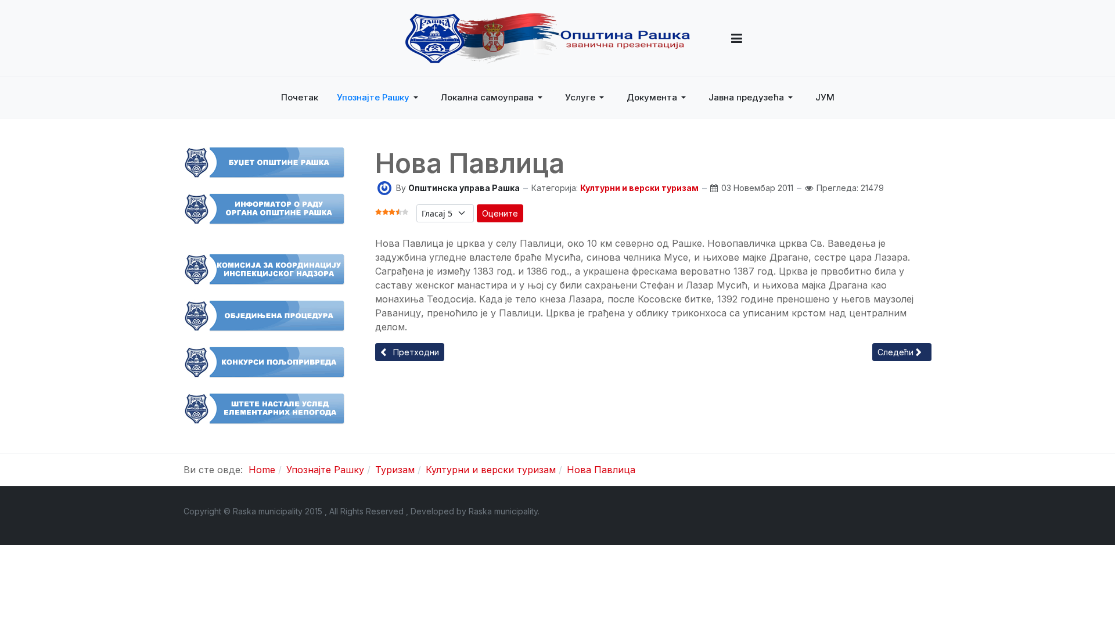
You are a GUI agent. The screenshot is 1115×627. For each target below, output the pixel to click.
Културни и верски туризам (639, 188)
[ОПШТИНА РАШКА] (547, 38)
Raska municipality (503, 511)
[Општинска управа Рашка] (384, 187)
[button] (736, 38)
